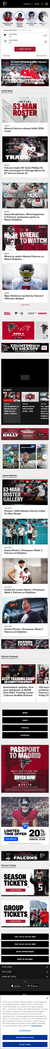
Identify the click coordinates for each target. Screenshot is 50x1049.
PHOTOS (6, 56)
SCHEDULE (25, 735)
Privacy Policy (16, 1026)
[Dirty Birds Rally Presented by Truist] (25, 434)
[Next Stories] (45, 18)
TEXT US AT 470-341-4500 (25, 944)
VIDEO (25, 720)
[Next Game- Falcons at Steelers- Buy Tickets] (25, 313)
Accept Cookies (25, 1044)
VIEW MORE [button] (25, 305)
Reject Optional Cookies (25, 1037)
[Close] (47, 998)
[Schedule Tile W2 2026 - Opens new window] (18, 331)
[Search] (42, 4)
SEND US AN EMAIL (25, 959)
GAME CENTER (25, 49)
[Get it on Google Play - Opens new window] (33, 987)
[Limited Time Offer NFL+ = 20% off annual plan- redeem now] (25, 821)
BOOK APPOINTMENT (25, 952)
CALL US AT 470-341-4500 (25, 937)
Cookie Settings (25, 1030)
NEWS (25, 713)
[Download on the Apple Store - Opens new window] (16, 986)
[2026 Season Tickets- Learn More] (25, 644)
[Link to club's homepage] (5, 3)
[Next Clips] (44, 456)
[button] (25, 378)
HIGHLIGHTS (42, 56)
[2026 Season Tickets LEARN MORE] (25, 348)
